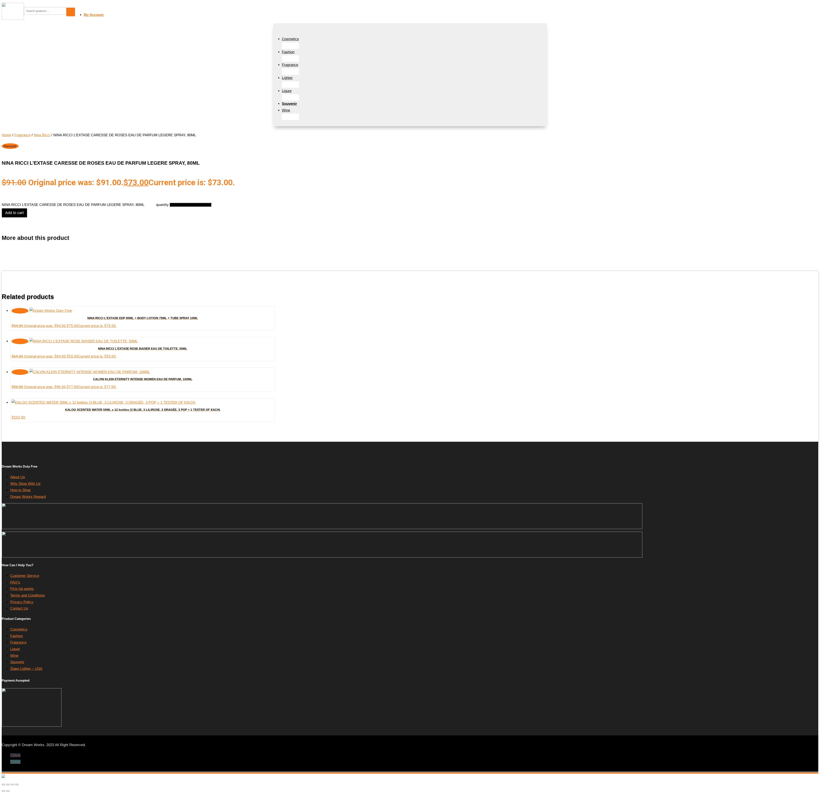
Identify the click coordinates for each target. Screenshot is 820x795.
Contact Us (19, 608)
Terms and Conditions (27, 595)
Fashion (288, 52)
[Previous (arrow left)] (3, 791)
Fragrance (290, 65)
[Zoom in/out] (3, 784)
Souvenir (17, 662)
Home (6, 135)
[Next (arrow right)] (8, 791)
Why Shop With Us (25, 484)
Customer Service (24, 576)
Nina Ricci (42, 135)
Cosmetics (290, 39)
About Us (17, 477)
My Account (94, 15)
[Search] (70, 11)
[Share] (12, 784)
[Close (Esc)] (17, 784)
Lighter (287, 78)
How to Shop (20, 490)
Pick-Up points (22, 589)
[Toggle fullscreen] (8, 784)
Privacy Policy (21, 602)
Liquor (287, 91)
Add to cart (14, 213)
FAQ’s (15, 582)
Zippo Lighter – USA (26, 669)
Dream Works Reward (28, 497)
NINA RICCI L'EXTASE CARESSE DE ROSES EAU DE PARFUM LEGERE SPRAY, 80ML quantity (85, 205)
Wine (286, 110)
